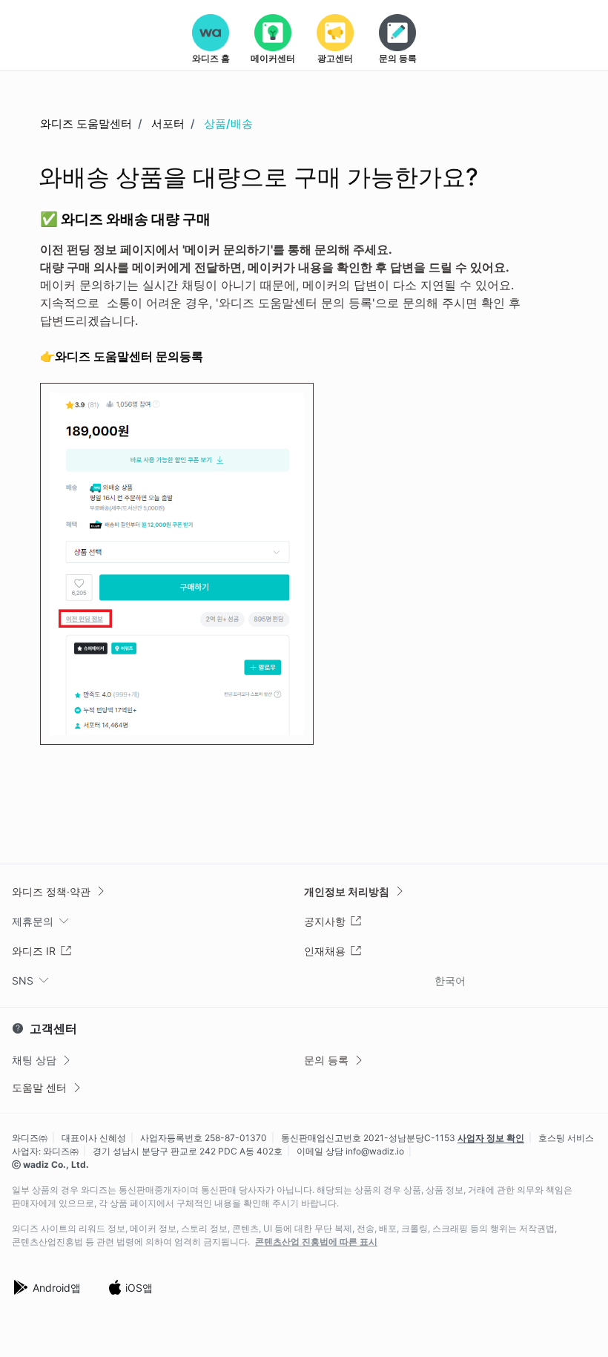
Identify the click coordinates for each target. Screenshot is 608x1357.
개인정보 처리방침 (346, 891)
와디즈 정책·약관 (51, 891)
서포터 (168, 123)
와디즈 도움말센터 (86, 123)
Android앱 (57, 1287)
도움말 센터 (39, 1087)
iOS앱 (139, 1287)
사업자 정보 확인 (490, 1137)
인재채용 (325, 950)
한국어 (450, 980)
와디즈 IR (34, 950)
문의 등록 (326, 1060)
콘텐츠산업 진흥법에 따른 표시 (316, 1242)
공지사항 (325, 921)
